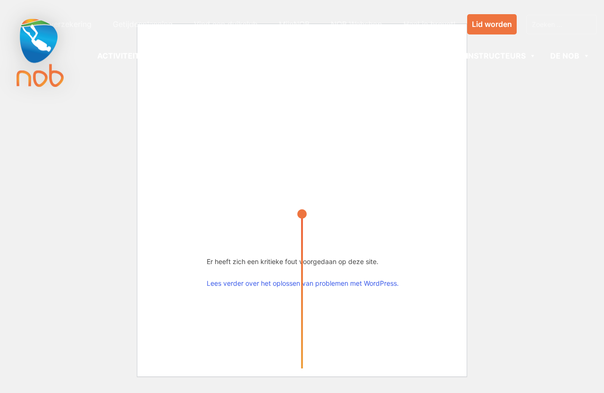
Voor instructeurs (484, 55)
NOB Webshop (356, 24)
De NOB (564, 55)
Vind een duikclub (226, 24)
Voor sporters (278, 55)
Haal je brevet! (429, 24)
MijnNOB (294, 24)
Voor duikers (193, 55)
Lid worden (492, 24)
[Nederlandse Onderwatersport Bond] (40, 53)
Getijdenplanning (143, 24)
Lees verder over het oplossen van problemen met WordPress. (303, 283)
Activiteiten (123, 55)
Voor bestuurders (376, 55)
